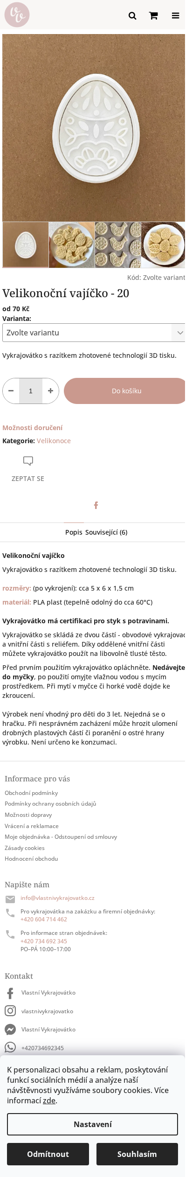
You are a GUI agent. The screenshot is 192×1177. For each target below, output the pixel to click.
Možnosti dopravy (28, 815)
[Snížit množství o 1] (11, 391)
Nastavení (93, 1124)
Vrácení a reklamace (32, 826)
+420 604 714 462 (44, 919)
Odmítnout (48, 1154)
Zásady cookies (25, 848)
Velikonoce (54, 440)
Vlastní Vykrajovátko (48, 992)
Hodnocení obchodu (31, 859)
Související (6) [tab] (106, 532)
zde (49, 1100)
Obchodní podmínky (31, 793)
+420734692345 (42, 1048)
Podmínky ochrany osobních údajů (50, 804)
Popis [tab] (73, 532)
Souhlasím (137, 1154)
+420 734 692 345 (44, 941)
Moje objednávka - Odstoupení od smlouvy (61, 837)
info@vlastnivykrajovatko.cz (58, 898)
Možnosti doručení (32, 427)
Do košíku (127, 390)
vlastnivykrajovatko (47, 1011)
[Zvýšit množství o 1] (50, 391)
